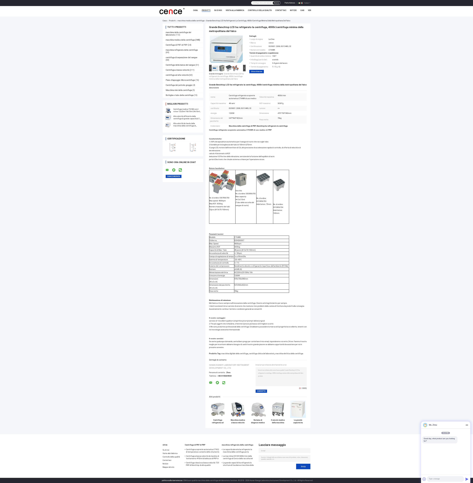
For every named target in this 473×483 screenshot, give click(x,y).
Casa (165, 21)
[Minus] (466, 425)
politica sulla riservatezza (172, 480)
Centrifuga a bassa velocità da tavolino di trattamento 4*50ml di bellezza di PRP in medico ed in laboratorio (202, 457)
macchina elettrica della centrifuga (289, 354)
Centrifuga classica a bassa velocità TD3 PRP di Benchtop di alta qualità (202, 464)
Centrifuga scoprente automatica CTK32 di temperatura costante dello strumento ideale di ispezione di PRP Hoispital (202, 451)
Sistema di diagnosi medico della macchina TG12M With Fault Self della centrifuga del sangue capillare (258, 421)
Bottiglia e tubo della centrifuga (179, 95)
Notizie (293, 10)
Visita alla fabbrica (235, 10)
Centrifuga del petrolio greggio (179, 85)
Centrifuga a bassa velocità (177, 70)
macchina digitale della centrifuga (234, 354)
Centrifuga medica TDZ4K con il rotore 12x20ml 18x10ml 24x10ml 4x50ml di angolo (186, 111)
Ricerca (276, 3)
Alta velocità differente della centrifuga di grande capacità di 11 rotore (187, 118)
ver (309, 10)
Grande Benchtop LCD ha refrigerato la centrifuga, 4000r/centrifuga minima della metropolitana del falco (226, 76)
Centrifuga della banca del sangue (180, 65)
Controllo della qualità (260, 10)
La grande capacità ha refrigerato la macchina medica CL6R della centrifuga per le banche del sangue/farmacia (298, 421)
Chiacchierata (256, 71)
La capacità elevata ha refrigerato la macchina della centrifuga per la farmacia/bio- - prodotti (237, 451)
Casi (302, 10)
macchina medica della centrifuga (190, 21)
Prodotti (206, 10)
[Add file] (424, 479)
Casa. (195, 10)
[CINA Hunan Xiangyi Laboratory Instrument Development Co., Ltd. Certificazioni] (173, 147)
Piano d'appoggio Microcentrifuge (180, 80)
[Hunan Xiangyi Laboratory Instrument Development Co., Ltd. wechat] (182, 170)
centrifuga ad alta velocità (177, 75)
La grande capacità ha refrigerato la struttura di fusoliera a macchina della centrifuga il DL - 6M (238, 464)
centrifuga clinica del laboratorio (261, 354)
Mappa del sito (168, 467)
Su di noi (218, 10)
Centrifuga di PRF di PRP (176, 45)
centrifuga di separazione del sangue (181, 57)
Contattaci (280, 10)
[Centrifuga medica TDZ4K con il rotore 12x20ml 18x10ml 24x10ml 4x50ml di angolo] (168, 110)
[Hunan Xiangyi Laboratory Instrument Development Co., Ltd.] (171, 11)
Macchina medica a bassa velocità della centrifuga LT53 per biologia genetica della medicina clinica (238, 421)
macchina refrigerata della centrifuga (182, 50)
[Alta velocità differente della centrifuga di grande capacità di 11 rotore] (168, 117)
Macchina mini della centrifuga (179, 90)
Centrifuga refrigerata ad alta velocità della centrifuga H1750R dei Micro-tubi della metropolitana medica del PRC (217, 421)
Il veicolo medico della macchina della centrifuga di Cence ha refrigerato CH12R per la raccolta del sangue (278, 421)
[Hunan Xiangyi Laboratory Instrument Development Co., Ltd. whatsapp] (175, 170)
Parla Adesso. (290, 3)
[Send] (467, 479)
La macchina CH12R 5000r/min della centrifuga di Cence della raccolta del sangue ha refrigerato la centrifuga (238, 457)
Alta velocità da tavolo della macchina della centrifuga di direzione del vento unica (184, 125)
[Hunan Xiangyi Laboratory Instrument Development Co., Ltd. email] (169, 170)
